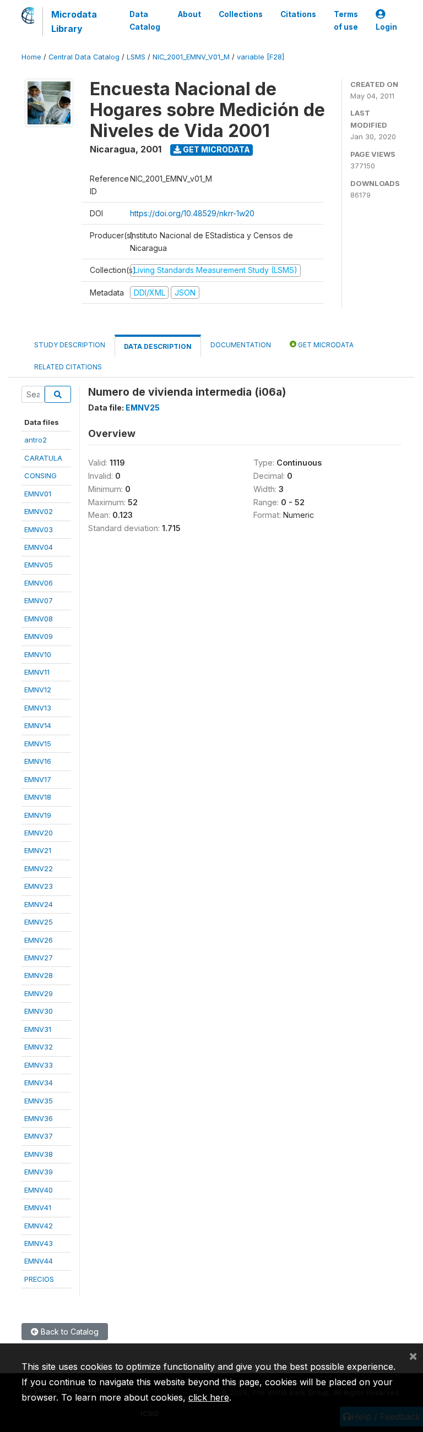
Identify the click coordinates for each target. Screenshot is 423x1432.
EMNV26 (38, 940)
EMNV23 (38, 886)
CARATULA (43, 457)
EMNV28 (38, 975)
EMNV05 (38, 564)
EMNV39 (38, 1171)
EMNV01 (37, 493)
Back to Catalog (69, 1331)
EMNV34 (38, 1082)
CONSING (40, 475)
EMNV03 (38, 529)
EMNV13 (37, 707)
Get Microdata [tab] (325, 345)
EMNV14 (37, 725)
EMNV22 (38, 868)
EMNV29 (38, 993)
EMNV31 (37, 1029)
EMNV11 (37, 672)
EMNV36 (38, 1118)
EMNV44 (38, 1260)
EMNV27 (38, 957)
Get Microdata (215, 149)
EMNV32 (38, 1046)
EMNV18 (37, 796)
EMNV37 (38, 1136)
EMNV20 (38, 832)
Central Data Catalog (84, 57)
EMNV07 (38, 600)
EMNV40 (38, 1189)
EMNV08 (38, 618)
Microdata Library (74, 21)
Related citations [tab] (68, 367)
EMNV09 (38, 636)
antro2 (35, 439)
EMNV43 (38, 1243)
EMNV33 (38, 1065)
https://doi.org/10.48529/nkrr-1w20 (192, 213)
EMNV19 (37, 815)
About (189, 14)
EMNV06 (38, 582)
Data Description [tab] (158, 346)
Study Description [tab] (69, 345)
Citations (298, 14)
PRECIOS (39, 1279)
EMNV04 (38, 547)
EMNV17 (37, 779)
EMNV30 (38, 1011)
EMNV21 (37, 850)
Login (386, 27)
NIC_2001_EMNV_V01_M (191, 57)
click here (208, 1397)
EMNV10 (37, 654)
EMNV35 (38, 1100)
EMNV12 (37, 689)
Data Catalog (144, 20)
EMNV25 (38, 921)
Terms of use (346, 20)
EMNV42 (38, 1225)
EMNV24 (38, 904)
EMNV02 (38, 511)
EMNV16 (37, 761)
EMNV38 (38, 1154)
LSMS (136, 57)
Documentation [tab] (240, 345)
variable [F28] (260, 57)
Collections (241, 14)
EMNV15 (37, 743)
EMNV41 (37, 1207)
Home (31, 57)
